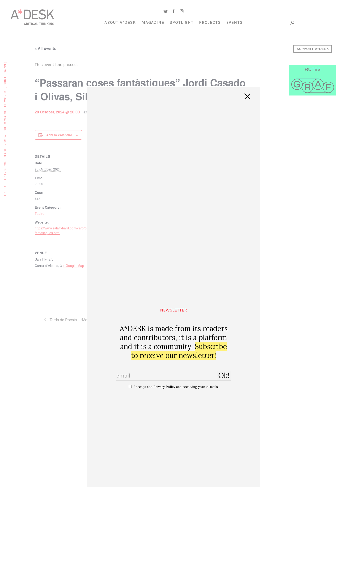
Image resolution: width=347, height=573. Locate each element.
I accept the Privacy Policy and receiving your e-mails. (176, 387)
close (247, 96)
